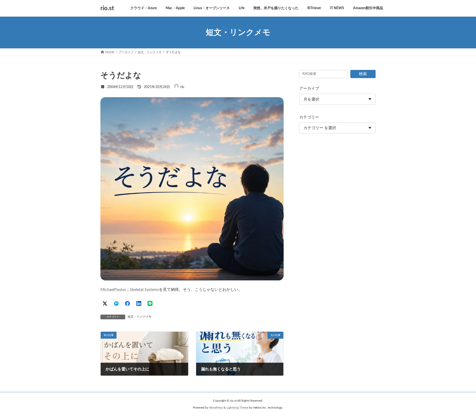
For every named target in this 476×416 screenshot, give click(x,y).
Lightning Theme (237, 407)
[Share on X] (104, 303)
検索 (363, 74)
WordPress (216, 407)
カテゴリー (309, 117)
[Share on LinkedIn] (138, 303)
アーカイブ (309, 88)
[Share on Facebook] (127, 303)
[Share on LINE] (150, 303)
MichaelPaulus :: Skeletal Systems (129, 290)
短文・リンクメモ (139, 316)
